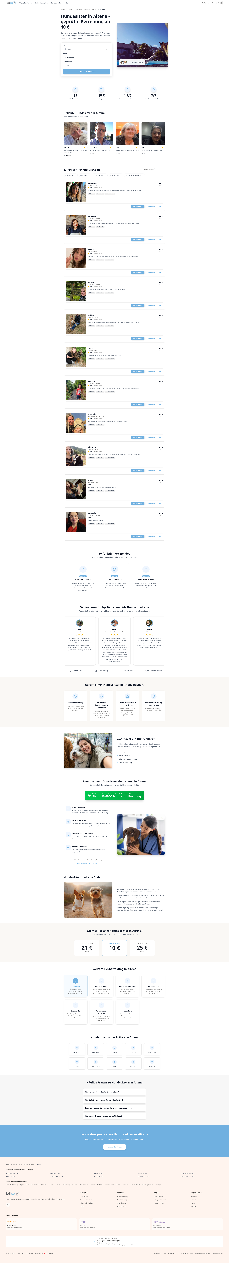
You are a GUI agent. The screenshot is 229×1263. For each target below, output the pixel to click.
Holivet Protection (41, 3)
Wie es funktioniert (25, 3)
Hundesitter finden (88, 71)
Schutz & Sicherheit (86, 1203)
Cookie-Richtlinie (217, 1253)
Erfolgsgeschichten (160, 1200)
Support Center (159, 1203)
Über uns (194, 1196)
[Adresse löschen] (106, 49)
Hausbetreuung (122, 1200)
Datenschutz (158, 1253)
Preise (82, 1206)
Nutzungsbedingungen (185, 1253)
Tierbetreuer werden (208, 3)
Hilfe (66, 3)
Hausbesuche (121, 1206)
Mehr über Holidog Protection (87, 863)
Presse (193, 1203)
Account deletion (170, 1253)
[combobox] (88, 49)
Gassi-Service (121, 1203)
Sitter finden (84, 1196)
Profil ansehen (137, 206)
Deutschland (71, 10)
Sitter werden (158, 1196)
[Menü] (219, 3)
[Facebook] (8, 1205)
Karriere (193, 1200)
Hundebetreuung (122, 1196)
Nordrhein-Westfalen (83, 10)
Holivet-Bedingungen (202, 1253)
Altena (94, 10)
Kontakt (193, 1206)
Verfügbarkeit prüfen (154, 207)
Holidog (63, 10)
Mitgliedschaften (56, 3)
